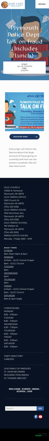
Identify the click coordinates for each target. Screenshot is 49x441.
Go (40, 408)
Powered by (42, 434)
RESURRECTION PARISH (16, 375)
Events (26, 389)
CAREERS (9, 359)
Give (29, 391)
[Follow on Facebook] (36, 417)
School (21, 391)
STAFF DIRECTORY (13, 356)
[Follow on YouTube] (40, 417)
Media (35, 389)
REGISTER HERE (20, 137)
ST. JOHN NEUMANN (14, 372)
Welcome (14, 389)
